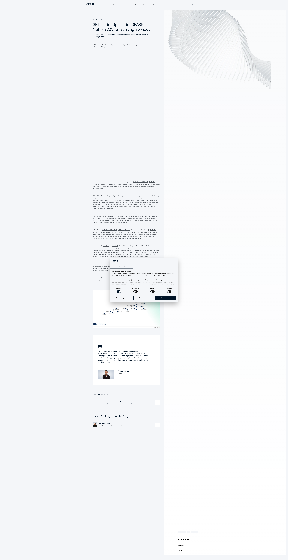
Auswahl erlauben (144, 298)
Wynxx (144, 252)
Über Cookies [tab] (166, 266)
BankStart (115, 246)
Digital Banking (152, 230)
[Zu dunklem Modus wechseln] (200, 4)
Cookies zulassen (165, 298)
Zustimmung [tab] (121, 266)
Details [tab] (144, 266)
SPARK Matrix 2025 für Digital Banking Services (116, 230)
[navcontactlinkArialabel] (196, 4)
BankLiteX (106, 246)
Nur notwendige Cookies (122, 298)
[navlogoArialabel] (90, 5)
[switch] (135, 291)
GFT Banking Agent (115, 248)
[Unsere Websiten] (192, 4)
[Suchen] (189, 4)
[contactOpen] (157, 425)
